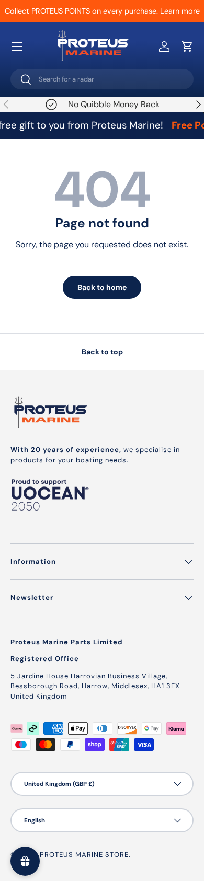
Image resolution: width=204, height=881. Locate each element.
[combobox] (102, 79)
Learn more (180, 11)
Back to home (102, 287)
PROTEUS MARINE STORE (84, 854)
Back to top (102, 351)
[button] (187, 46)
